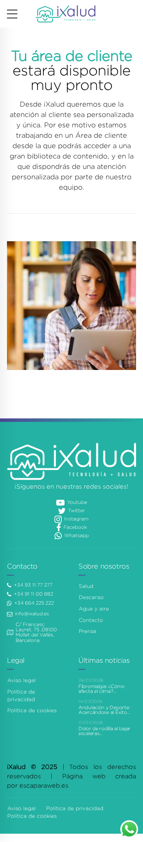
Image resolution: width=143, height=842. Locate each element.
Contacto (91, 620)
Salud (86, 586)
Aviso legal (21, 680)
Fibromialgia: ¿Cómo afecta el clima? (101, 688)
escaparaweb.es (43, 785)
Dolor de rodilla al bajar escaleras (104, 731)
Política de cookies (32, 710)
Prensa (87, 631)
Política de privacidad (74, 808)
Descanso (91, 597)
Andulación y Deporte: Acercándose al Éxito (104, 710)
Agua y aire (94, 609)
